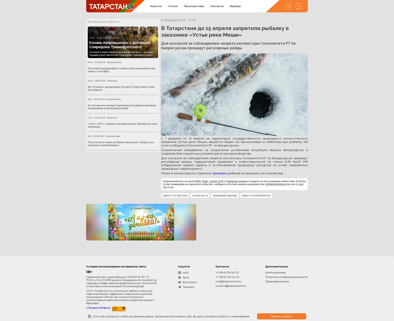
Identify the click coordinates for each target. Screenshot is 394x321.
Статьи (173, 6)
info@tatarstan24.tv (277, 184)
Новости (156, 6)
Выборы (235, 6)
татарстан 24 (200, 195)
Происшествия (194, 6)
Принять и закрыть (282, 316)
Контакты (217, 6)
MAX (198, 181)
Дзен (205, 181)
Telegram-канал (236, 181)
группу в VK (216, 181)
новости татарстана (175, 195)
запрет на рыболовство (256, 195)
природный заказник (225, 195)
